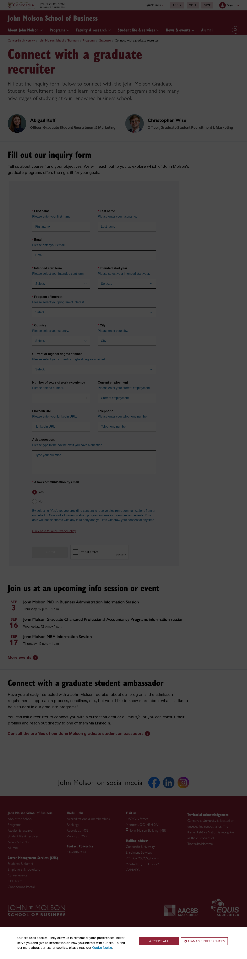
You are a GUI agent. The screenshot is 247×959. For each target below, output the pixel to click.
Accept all (159, 941)
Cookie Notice (102, 948)
